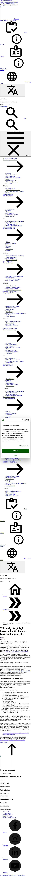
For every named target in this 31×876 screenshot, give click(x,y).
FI (24, 82)
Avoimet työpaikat (11, 285)
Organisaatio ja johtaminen (13, 306)
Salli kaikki (15, 450)
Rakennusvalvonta (11, 180)
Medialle (8, 314)
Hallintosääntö (10, 323)
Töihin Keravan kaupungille (13, 279)
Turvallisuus (9, 312)
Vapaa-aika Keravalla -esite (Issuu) (15, 255)
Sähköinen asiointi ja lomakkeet (14, 225)
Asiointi (8, 310)
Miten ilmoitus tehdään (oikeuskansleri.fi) (19, 671)
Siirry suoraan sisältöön (6, 0)
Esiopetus (8, 210)
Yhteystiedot (6, 812)
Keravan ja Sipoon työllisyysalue (14, 276)
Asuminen (9, 173)
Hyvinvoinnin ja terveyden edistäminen (16, 313)
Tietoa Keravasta (10, 316)
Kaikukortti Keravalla (11, 260)
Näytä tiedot (22, 446)
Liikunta (8, 246)
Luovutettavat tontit (11, 188)
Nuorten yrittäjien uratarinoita (13, 290)
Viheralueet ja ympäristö (12, 181)
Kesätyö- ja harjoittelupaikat (13, 287)
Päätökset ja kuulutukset (12, 325)
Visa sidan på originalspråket (7, 3)
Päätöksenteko (10, 309)
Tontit (7, 179)
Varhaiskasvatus (10, 209)
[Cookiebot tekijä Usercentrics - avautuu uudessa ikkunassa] (22, 420)
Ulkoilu (8, 247)
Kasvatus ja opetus (8, 194)
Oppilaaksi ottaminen (11, 223)
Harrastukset (9, 249)
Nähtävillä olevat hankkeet (13, 190)
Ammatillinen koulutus (12, 214)
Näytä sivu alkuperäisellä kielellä (9, 2)
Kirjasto (8, 242)
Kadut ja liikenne (10, 176)
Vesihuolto (9, 183)
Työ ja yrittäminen (7, 261)
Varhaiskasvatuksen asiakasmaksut (15, 221)
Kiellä (15, 455)
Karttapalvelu (9, 192)
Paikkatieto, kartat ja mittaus (13, 177)
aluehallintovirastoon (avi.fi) (10, 734)
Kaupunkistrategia (10, 324)
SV (26, 82)
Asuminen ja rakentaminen (10, 158)
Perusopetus (9, 212)
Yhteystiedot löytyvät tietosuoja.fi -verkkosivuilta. (12, 740)
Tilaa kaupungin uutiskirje (9, 817)
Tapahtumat (9, 244)
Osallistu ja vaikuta (11, 307)
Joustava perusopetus (11, 224)
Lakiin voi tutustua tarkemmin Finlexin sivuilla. (17, 651)
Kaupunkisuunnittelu (11, 174)
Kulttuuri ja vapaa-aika (9, 227)
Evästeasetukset (21, 875)
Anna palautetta (7, 813)
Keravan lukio (10, 213)
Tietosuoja (14, 875)
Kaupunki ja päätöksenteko (10, 291)
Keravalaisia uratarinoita (12, 288)
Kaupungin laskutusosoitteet (13, 321)
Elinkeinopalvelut (10, 277)
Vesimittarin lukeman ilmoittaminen (15, 191)
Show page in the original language (9, 5)
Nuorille (8, 250)
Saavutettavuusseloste (5, 875)
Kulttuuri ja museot (11, 243)
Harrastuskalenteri (10, 258)
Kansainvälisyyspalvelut (12, 280)
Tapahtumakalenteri (11, 257)
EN (28, 82)
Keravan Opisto (10, 216)
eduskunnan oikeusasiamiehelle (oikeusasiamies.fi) (16, 733)
